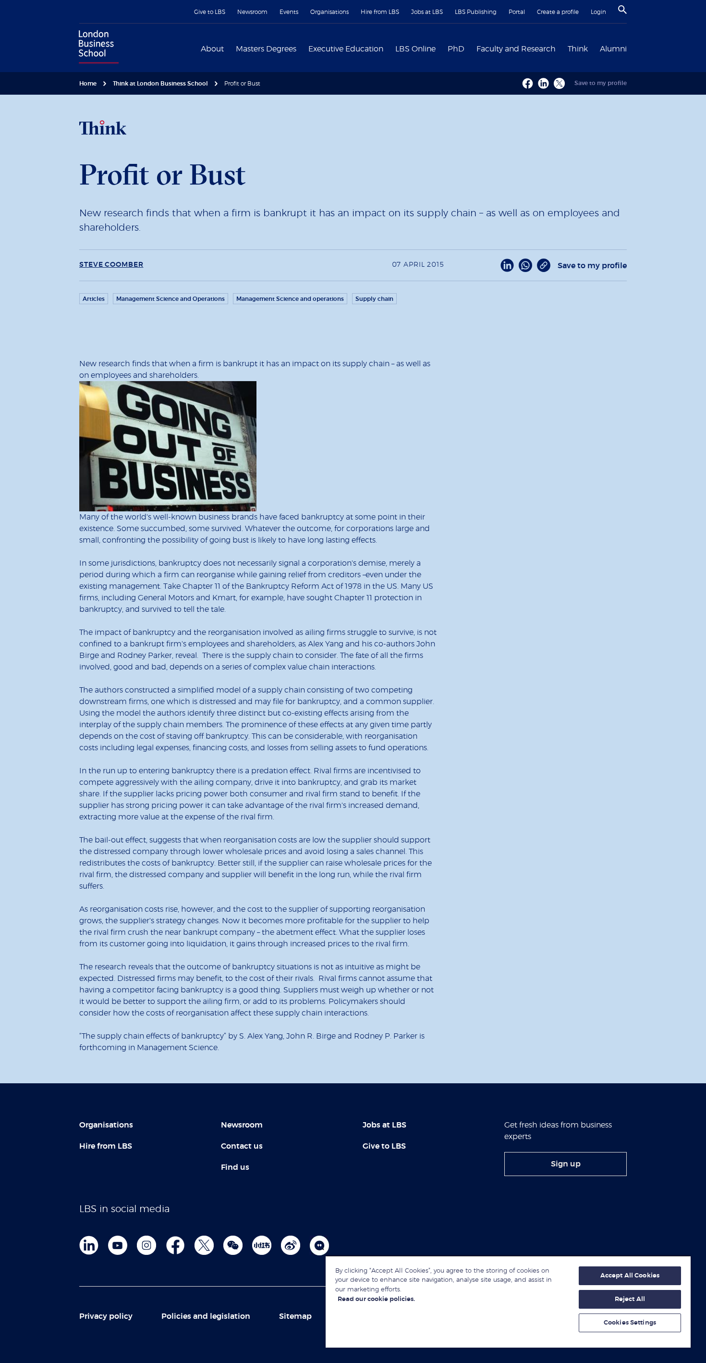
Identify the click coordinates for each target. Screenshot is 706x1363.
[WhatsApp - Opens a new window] (525, 265)
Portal (517, 12)
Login (598, 12)
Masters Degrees (266, 49)
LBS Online (415, 49)
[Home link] (96, 48)
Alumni (613, 49)
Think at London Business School (160, 84)
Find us (235, 1167)
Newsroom (252, 12)
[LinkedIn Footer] (88, 1245)
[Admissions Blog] (319, 1245)
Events (289, 12)
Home (88, 84)
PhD (456, 49)
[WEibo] (290, 1245)
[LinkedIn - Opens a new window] (507, 265)
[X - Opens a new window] (559, 83)
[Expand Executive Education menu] (389, 48)
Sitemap (295, 1316)
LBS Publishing (476, 12)
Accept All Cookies (629, 1276)
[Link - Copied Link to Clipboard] (543, 265)
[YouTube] (117, 1245)
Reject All (630, 1299)
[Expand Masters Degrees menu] (302, 48)
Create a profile (558, 12)
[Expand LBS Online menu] (441, 48)
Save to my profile (600, 83)
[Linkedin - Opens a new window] (543, 83)
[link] (565, 1164)
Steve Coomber (111, 264)
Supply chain (374, 299)
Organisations (329, 12)
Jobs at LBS (427, 12)
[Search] (622, 9)
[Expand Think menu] (593, 48)
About (212, 49)
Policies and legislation (205, 1316)
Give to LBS (209, 12)
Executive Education (345, 49)
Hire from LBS (380, 12)
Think (578, 49)
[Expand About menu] (229, 48)
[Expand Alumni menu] (632, 48)
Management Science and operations (290, 299)
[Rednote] (261, 1245)
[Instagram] (146, 1245)
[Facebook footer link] (175, 1245)
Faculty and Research (516, 49)
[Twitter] (204, 1245)
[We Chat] (233, 1245)
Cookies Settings (630, 1323)
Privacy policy (106, 1316)
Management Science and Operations (170, 299)
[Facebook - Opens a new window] (527, 83)
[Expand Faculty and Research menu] (561, 48)
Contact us (242, 1146)
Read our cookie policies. (376, 1299)
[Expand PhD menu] (470, 48)
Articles (94, 299)
